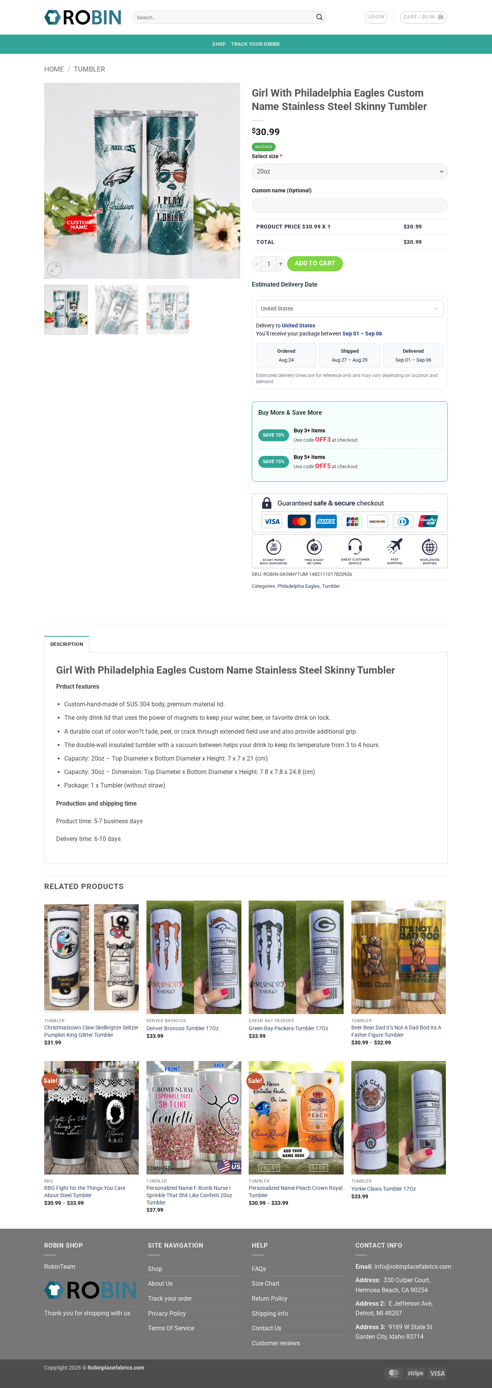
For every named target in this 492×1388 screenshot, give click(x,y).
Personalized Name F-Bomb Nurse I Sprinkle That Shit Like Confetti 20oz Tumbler (189, 1195)
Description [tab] (66, 644)
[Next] (227, 180)
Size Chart (265, 1283)
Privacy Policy (167, 1313)
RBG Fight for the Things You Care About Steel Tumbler (84, 1192)
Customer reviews (276, 1343)
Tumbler (89, 69)
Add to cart (315, 263)
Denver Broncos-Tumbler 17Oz (182, 1028)
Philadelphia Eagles (299, 586)
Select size (267, 156)
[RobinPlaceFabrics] (82, 17)
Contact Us (266, 1328)
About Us (160, 1283)
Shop (219, 44)
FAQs (259, 1269)
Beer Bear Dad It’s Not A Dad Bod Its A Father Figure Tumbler (396, 1031)
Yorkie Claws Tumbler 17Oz (383, 1189)
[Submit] (319, 17)
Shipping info (270, 1313)
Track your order (255, 44)
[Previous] (58, 180)
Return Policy (270, 1298)
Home (54, 69)
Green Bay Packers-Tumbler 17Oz (288, 1028)
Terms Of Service (171, 1328)
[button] (376, 17)
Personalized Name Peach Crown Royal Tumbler (295, 1192)
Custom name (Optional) (282, 190)
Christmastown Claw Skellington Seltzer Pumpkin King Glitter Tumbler (91, 1031)
